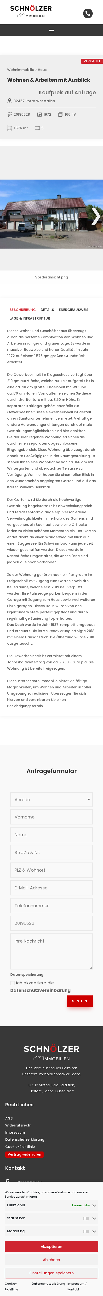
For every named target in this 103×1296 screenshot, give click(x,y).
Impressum (15, 1132)
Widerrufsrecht (18, 1125)
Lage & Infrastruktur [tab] (30, 318)
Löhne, (49, 1091)
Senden (79, 1001)
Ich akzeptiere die (40, 986)
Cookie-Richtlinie (20, 1146)
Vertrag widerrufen (24, 1154)
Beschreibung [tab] (23, 309)
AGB (9, 1118)
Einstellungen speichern (51, 1273)
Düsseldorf (64, 1091)
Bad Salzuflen (63, 1085)
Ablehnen (51, 1259)
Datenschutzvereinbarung (40, 990)
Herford (36, 1091)
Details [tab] (47, 309)
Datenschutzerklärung (48, 1284)
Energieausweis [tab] (73, 309)
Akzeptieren (51, 1246)
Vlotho (44, 1085)
